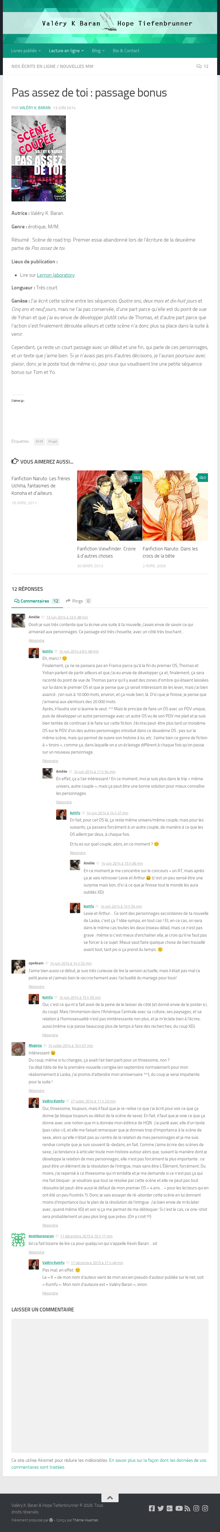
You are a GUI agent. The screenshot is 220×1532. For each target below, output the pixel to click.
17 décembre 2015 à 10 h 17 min (86, 1236)
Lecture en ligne (64, 50)
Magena (35, 1045)
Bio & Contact (126, 50)
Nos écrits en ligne (33, 66)
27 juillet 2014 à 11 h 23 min (93, 1101)
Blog (96, 50)
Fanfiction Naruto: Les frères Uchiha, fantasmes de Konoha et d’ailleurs (40, 486)
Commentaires (39, 601)
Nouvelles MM (76, 66)
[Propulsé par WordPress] (51, 1520)
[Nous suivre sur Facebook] (152, 1508)
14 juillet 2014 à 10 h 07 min (70, 1045)
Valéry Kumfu (53, 1101)
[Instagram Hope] (205, 1508)
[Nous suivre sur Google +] (169, 1508)
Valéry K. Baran (34, 107)
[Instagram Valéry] (196, 1508)
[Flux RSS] (187, 1508)
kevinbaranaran (41, 1236)
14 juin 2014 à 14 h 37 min (107, 813)
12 (206, 66)
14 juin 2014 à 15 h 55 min (80, 997)
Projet (52, 442)
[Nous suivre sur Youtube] (178, 1508)
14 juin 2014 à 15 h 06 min (122, 863)
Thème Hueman (85, 1520)
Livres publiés (24, 50)
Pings (81, 601)
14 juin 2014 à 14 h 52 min (71, 963)
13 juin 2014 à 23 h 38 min (67, 617)
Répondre (36, 640)
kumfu (47, 651)
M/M (39, 442)
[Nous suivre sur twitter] (161, 1508)
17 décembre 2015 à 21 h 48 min (97, 1263)
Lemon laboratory (56, 275)
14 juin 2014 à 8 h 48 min (79, 651)
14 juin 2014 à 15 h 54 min (121, 906)
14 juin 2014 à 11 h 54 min (94, 772)
